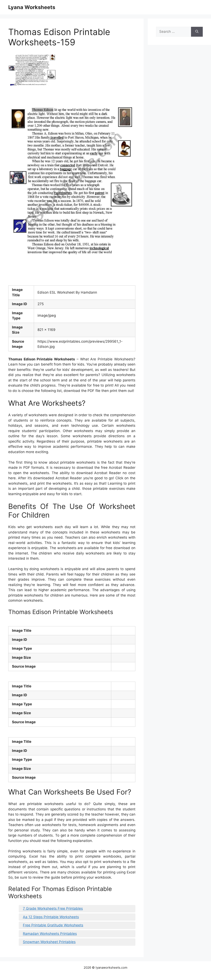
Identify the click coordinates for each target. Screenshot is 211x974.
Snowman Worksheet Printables (49, 942)
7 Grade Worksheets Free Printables (53, 908)
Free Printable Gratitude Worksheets (53, 925)
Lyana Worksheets (31, 7)
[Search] (197, 32)
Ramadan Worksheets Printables (50, 934)
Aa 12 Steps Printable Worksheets (51, 917)
